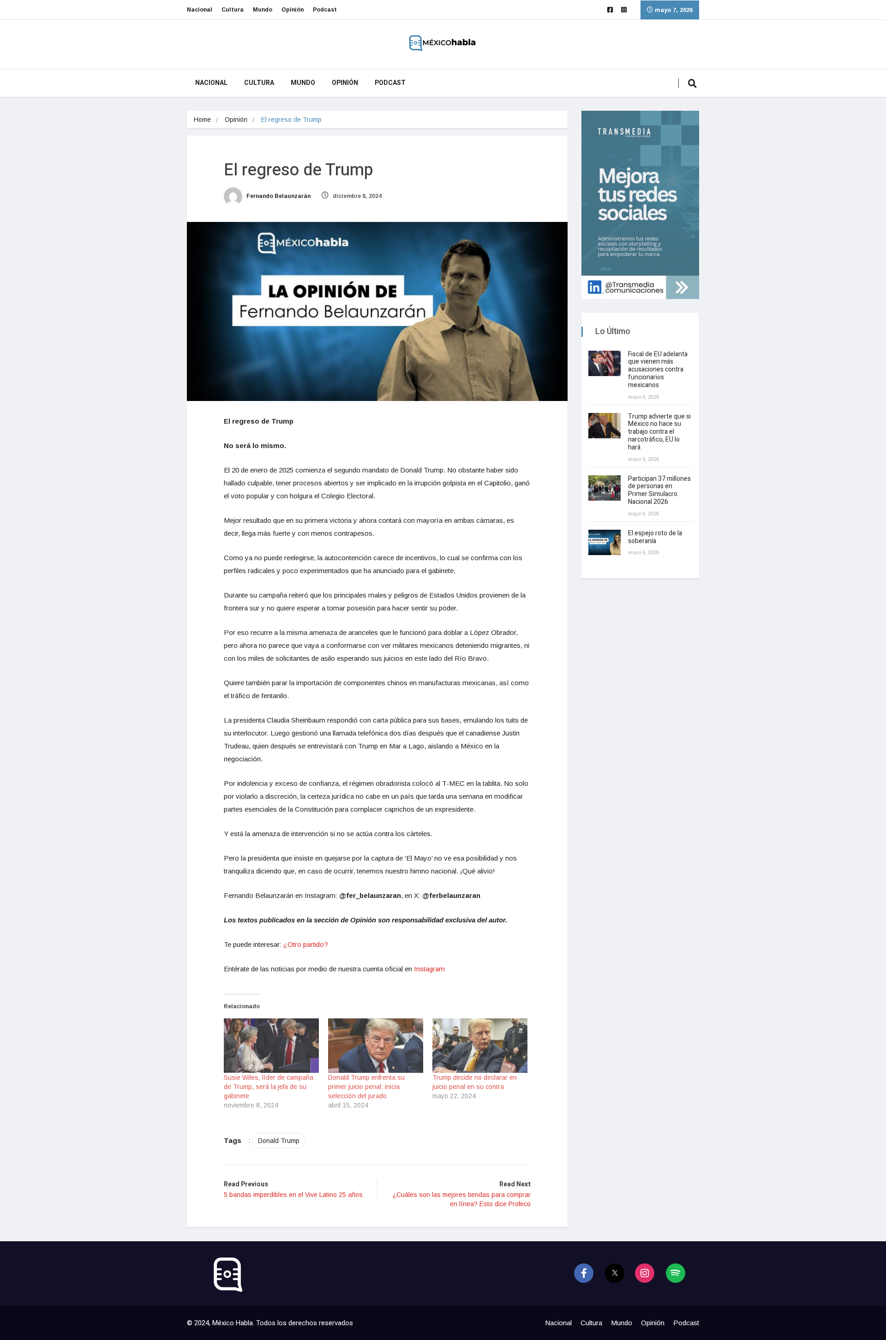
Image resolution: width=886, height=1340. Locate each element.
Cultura (233, 9)
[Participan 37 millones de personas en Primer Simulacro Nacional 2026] (604, 488)
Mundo (262, 9)
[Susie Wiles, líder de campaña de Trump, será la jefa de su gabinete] (271, 1045)
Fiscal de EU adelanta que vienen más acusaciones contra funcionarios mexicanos (658, 369)
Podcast (325, 9)
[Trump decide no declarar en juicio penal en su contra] (479, 1045)
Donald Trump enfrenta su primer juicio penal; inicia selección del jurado (366, 1087)
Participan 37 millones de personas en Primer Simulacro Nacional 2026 (659, 490)
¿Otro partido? (305, 944)
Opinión (292, 9)
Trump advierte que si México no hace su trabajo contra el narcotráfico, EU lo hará (659, 432)
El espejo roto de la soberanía (655, 537)
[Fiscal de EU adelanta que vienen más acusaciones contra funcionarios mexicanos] (604, 363)
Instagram (429, 969)
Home (202, 119)
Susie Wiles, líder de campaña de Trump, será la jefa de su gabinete (268, 1087)
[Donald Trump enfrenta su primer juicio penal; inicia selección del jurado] (375, 1045)
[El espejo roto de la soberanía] (604, 542)
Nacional (199, 9)
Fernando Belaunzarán (278, 196)
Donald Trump (278, 1140)
